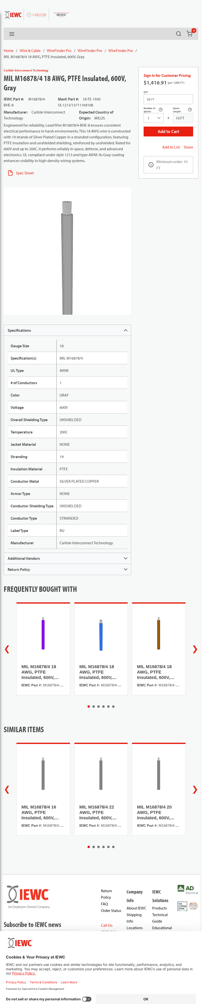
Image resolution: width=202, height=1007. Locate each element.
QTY (146, 92)
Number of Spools (154, 110)
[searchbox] (154, 118)
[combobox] (154, 118)
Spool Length (183, 110)
